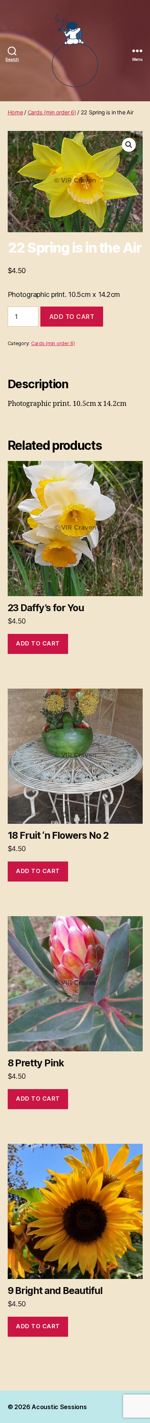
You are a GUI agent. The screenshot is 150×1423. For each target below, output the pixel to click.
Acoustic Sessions (59, 1407)
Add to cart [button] (38, 643)
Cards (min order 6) (52, 112)
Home (15, 112)
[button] (129, 145)
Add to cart (72, 316)
